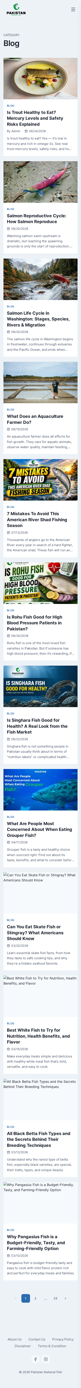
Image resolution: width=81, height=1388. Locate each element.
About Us (15, 1339)
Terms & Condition (52, 1346)
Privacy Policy (63, 1339)
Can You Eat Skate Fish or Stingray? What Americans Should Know (35, 932)
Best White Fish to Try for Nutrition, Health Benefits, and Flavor (38, 1036)
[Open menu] (73, 9)
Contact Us (37, 1339)
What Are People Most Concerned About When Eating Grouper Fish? (39, 829)
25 (55, 1298)
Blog (10, 105)
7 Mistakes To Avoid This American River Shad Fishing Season (37, 519)
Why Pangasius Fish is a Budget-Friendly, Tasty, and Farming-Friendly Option (36, 1242)
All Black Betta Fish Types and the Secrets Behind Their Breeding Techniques (38, 1139)
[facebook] (35, 1359)
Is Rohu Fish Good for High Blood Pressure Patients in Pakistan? (34, 622)
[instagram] (46, 1359)
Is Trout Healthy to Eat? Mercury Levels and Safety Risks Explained (35, 118)
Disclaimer (23, 1346)
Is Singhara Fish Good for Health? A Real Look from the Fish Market (37, 726)
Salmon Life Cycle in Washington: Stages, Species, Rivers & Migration (38, 319)
